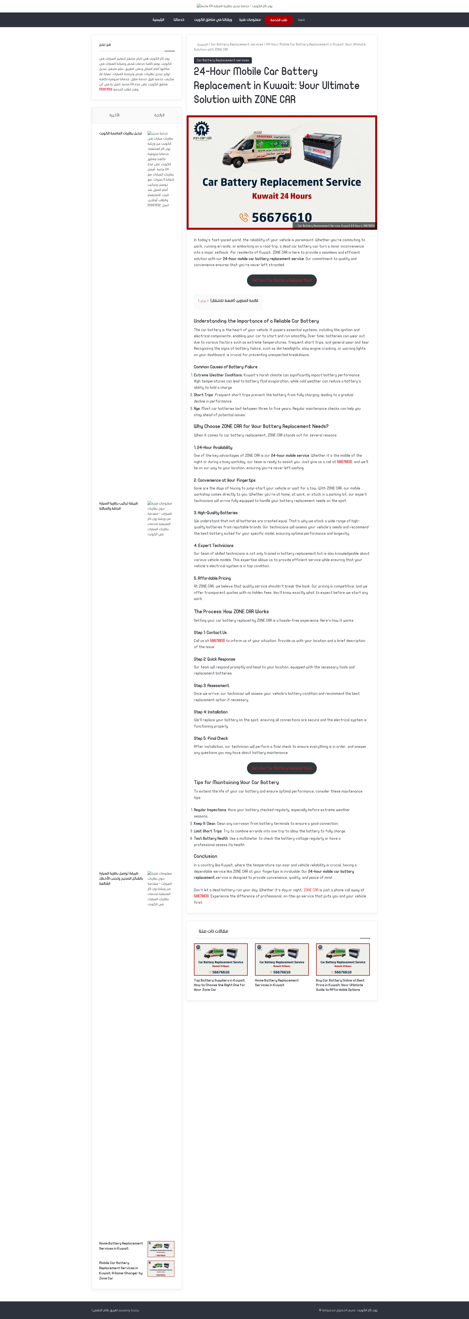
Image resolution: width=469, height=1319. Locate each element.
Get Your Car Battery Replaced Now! (282, 280)
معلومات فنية (250, 20)
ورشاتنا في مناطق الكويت (213, 20)
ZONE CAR (311, 890)
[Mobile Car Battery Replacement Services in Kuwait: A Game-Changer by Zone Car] (161, 1269)
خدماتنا (179, 20)
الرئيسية (158, 20)
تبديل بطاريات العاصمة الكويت (120, 133)
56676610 (344, 462)
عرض (203, 300)
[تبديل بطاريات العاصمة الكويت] (161, 314)
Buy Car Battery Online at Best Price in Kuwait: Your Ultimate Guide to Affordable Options (340, 985)
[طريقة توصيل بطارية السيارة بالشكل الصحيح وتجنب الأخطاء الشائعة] (161, 1054)
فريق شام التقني (105, 1310)
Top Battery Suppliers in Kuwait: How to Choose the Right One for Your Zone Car (219, 985)
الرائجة (159, 115)
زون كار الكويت (367, 1310)
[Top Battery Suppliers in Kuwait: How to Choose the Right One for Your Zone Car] (221, 959)
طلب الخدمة (278, 20)
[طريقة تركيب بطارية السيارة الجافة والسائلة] (161, 684)
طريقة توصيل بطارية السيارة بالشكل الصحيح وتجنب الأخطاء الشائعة (121, 878)
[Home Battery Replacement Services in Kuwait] (282, 959)
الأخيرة (114, 115)
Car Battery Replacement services (237, 44)
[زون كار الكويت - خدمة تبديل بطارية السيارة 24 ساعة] (234, 6)
